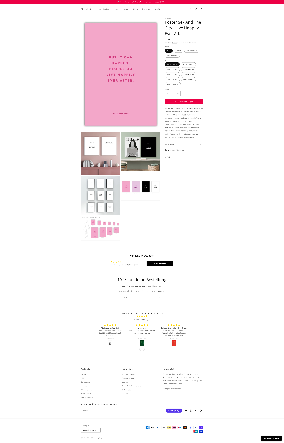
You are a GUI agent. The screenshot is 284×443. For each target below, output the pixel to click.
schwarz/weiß (192, 51)
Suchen (83, 374)
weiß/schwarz (172, 56)
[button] (107, 9)
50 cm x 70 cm (172, 79)
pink (168, 51)
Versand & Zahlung (128, 374)
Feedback (125, 394)
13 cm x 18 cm (172, 64)
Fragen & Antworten (129, 378)
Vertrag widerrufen (88, 398)
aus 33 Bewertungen (142, 319)
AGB (82, 378)
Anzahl (167, 89)
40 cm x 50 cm (172, 74)
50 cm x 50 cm (188, 74)
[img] (142, 316)
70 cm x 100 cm (172, 84)
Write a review (160, 263)
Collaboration (127, 390)
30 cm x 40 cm (188, 69)
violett (178, 51)
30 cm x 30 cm (172, 69)
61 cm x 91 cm (188, 79)
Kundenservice (86, 394)
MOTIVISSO (89, 438)
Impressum (85, 386)
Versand (174, 43)
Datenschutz (85, 382)
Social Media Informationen (132, 386)
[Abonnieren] (159, 297)
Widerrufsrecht (86, 390)
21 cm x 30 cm (188, 64)
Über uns (125, 382)
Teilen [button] (169, 157)
